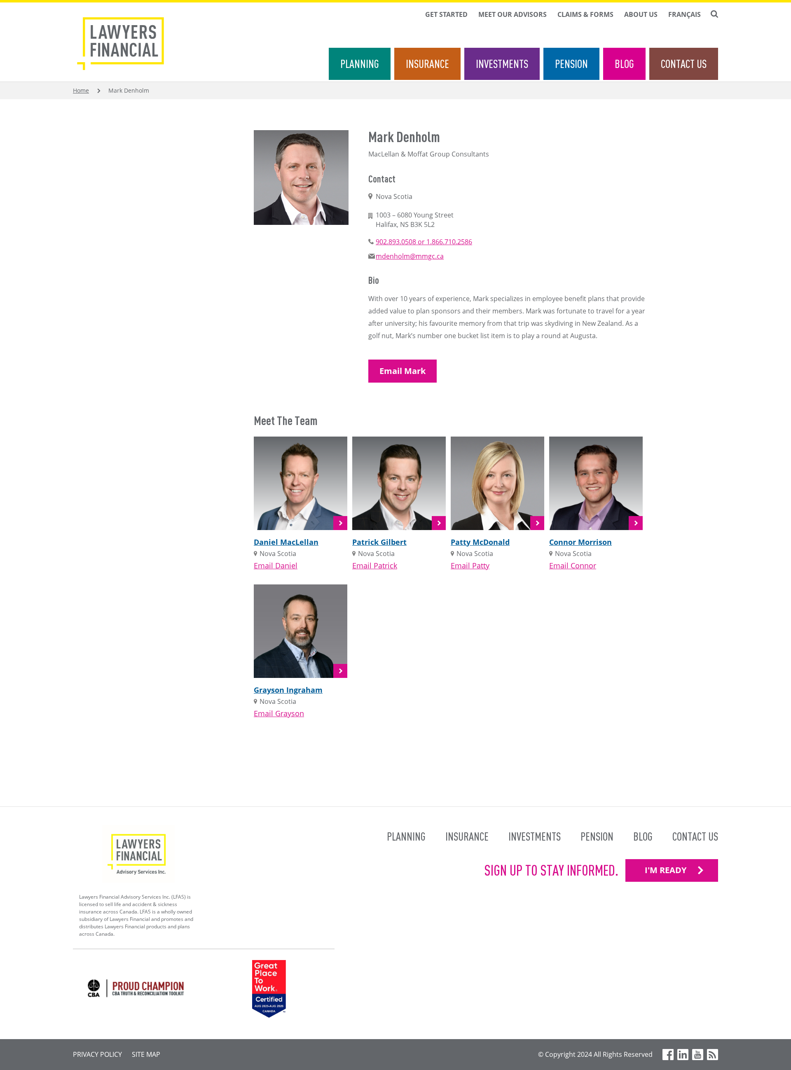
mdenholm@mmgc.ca (410, 256)
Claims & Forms (585, 14)
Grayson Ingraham (288, 690)
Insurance (427, 63)
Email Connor (572, 565)
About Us (641, 14)
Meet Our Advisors (512, 14)
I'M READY (665, 870)
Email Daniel (275, 565)
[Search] (714, 14)
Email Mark (402, 370)
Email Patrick (374, 565)
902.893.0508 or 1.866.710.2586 (424, 241)
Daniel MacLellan (286, 542)
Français (684, 14)
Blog (624, 63)
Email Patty (470, 565)
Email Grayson (279, 713)
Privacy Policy (97, 1054)
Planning (359, 63)
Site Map (146, 1054)
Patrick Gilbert (379, 542)
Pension (571, 63)
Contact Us (684, 63)
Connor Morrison (580, 542)
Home (81, 90)
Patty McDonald (480, 542)
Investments (502, 63)
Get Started (446, 14)
